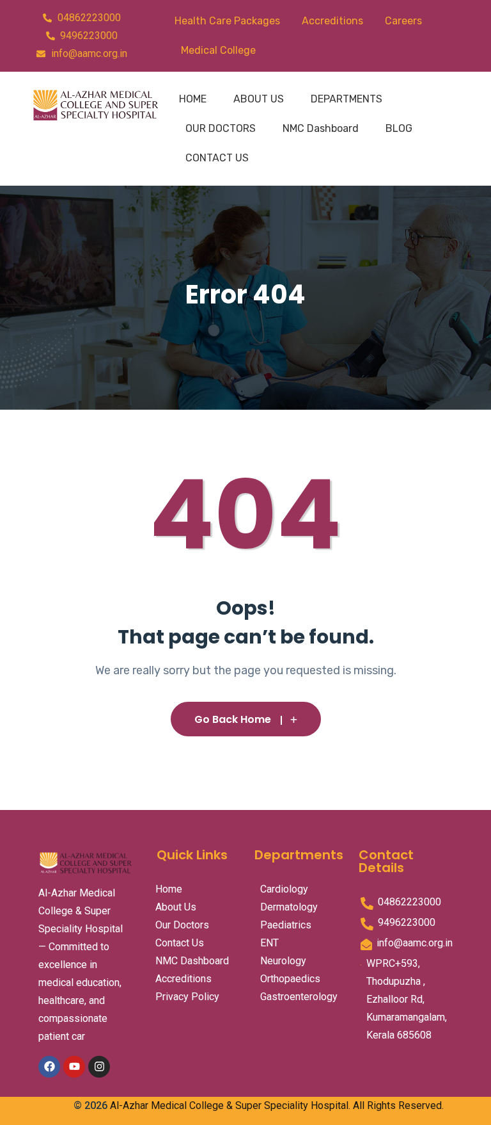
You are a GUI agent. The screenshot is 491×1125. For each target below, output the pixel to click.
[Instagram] (99, 1067)
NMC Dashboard (321, 128)
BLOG (399, 128)
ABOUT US (258, 99)
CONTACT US (217, 158)
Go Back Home (232, 719)
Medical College (218, 50)
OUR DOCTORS (220, 128)
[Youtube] (74, 1067)
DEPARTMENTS (346, 99)
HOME (193, 99)
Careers (403, 21)
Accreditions (332, 21)
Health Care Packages (227, 21)
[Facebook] (49, 1067)
